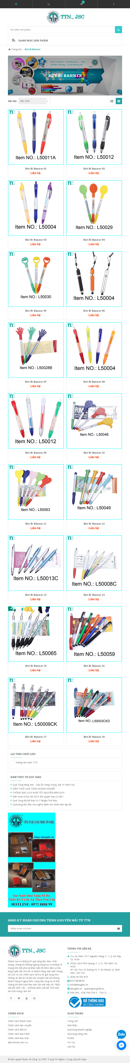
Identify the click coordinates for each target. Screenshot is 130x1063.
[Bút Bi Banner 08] (94, 349)
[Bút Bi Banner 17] (36, 704)
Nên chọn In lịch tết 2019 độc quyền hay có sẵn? (38, 796)
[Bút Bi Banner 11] (36, 491)
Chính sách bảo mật (18, 1038)
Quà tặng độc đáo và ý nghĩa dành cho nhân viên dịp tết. (42, 804)
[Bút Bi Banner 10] (94, 420)
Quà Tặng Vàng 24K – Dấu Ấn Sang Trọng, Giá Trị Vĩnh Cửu (44, 784)
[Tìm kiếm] (118, 29)
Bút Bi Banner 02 (94, 168)
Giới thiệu (72, 1025)
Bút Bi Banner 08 (94, 381)
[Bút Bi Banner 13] (36, 562)
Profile (70, 1038)
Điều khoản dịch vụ (18, 1042)
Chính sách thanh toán (19, 1021)
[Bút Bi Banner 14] (94, 562)
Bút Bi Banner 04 (94, 239)
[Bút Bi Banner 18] (94, 704)
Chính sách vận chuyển (20, 1025)
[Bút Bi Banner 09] (36, 420)
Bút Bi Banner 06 (94, 310)
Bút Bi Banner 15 (35, 665)
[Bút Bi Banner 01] (36, 136)
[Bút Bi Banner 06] (94, 278)
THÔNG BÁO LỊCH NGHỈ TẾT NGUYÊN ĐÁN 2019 (38, 792)
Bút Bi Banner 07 (36, 381)
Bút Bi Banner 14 (94, 594)
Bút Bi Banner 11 (35, 523)
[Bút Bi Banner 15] (36, 633)
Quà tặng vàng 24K (77, 1033)
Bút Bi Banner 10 (94, 452)
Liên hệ (71, 1046)
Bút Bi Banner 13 (35, 594)
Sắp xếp (12, 100)
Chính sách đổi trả (17, 1029)
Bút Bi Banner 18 (94, 736)
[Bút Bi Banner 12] (94, 491)
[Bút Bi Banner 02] (94, 136)
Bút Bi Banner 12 (94, 523)
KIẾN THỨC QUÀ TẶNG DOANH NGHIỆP (34, 788)
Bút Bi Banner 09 (36, 452)
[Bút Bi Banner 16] (94, 633)
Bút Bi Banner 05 (36, 310)
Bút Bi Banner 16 (94, 665)
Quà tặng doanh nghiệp (79, 1029)
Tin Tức (71, 1042)
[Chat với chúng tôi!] (121, 1045)
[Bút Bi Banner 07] (36, 349)
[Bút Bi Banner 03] (36, 207)
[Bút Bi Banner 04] (94, 207)
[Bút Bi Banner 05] (36, 278)
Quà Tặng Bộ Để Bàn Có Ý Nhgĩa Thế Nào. (35, 800)
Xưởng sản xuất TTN (12, 762)
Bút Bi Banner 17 (36, 736)
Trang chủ (72, 1021)
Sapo (84, 1059)
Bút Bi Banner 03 (36, 239)
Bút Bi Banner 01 (35, 168)
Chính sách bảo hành (19, 1033)
